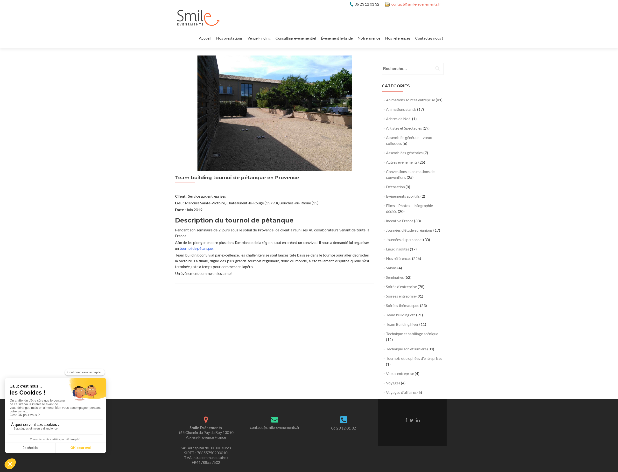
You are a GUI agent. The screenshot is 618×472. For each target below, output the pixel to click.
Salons (391, 267)
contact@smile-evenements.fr (416, 4)
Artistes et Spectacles (404, 128)
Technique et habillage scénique (412, 333)
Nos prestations (229, 38)
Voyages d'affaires (401, 392)
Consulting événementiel (295, 38)
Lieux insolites (397, 249)
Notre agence (369, 38)
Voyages (393, 383)
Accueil (205, 38)
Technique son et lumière (406, 349)
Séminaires (395, 277)
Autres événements (402, 162)
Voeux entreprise (400, 373)
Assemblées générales (404, 152)
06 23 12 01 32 (343, 428)
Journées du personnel (404, 239)
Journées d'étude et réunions (409, 230)
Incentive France (399, 220)
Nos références (397, 38)
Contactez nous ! (429, 38)
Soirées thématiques (402, 305)
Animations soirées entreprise (410, 99)
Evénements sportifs (403, 196)
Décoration (395, 186)
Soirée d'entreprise (401, 286)
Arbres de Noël (398, 118)
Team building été (400, 314)
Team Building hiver (402, 324)
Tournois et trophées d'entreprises (414, 358)
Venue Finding (259, 38)
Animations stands (401, 109)
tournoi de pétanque (196, 248)
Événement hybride (337, 38)
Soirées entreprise (401, 296)
